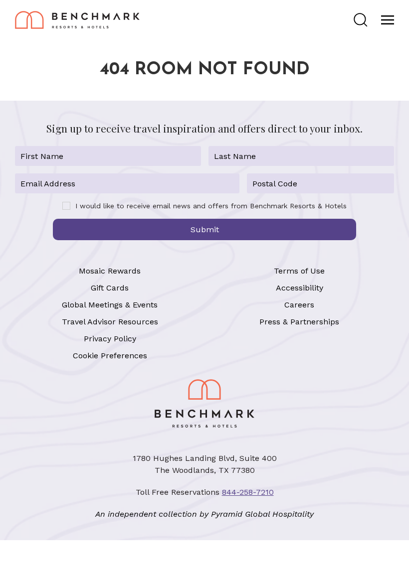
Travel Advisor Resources (110, 321)
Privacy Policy (110, 338)
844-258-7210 (248, 492)
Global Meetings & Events (110, 304)
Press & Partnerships (299, 321)
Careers (299, 304)
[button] (361, 20)
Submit (205, 229)
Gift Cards (110, 288)
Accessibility (299, 288)
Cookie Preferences (110, 355)
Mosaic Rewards (110, 271)
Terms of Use (299, 271)
